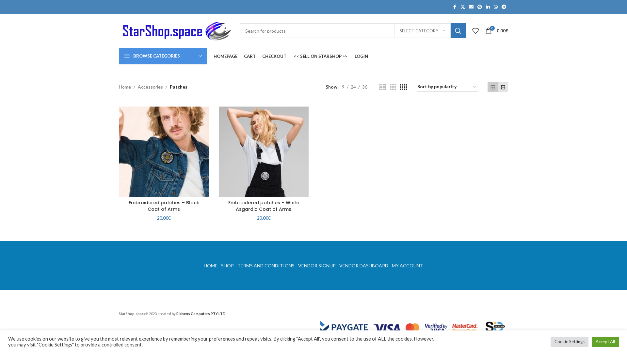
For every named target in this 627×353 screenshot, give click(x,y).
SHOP (227, 265)
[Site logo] (176, 30)
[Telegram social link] (504, 7)
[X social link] (462, 7)
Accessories (150, 87)
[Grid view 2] (382, 87)
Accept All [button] (605, 341)
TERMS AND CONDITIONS (266, 265)
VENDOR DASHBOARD (363, 265)
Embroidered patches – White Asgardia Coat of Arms (263, 205)
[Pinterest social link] (479, 7)
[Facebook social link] (454, 7)
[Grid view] (493, 87)
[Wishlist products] (475, 30)
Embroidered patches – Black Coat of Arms (164, 205)
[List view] (503, 87)
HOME (210, 265)
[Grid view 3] (393, 87)
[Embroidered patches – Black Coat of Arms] (164, 152)
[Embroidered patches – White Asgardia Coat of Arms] (264, 152)
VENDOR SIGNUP (317, 265)
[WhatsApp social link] (496, 7)
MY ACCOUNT (407, 265)
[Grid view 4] (403, 87)
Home (125, 87)
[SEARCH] (458, 30)
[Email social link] (471, 7)
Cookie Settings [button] (570, 341)
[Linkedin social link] (488, 7)
